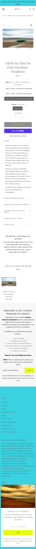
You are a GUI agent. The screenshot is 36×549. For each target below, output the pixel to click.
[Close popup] (33, 487)
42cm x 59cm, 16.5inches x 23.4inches (19, 98)
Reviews (5, 405)
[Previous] (3, 3)
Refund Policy (7, 425)
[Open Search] (30, 9)
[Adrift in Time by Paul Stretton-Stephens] (9, 282)
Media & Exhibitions (9, 422)
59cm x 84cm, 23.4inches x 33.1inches (19, 88)
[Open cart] (34, 9)
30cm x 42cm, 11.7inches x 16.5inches (18, 93)
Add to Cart (18, 124)
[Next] (33, 3)
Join (29, 370)
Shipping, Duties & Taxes (13, 218)
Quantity (18, 113)
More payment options (18, 136)
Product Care (9, 225)
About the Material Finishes (14, 198)
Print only (17, 108)
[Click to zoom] (31, 25)
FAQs (3, 409)
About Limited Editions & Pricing (16, 204)
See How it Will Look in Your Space (14, 211)
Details (6, 141)
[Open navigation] (5, 9)
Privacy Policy (7, 419)
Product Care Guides (9, 432)
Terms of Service (8, 429)
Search (4, 402)
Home (4, 15)
